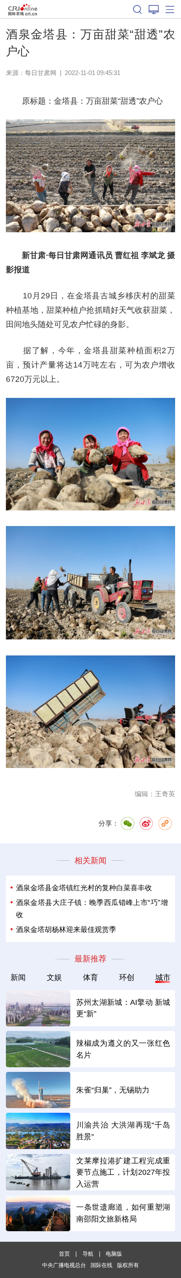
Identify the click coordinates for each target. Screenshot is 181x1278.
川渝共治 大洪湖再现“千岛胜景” (123, 1130)
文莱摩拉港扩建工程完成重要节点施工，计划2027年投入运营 (123, 1172)
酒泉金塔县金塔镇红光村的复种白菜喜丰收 (84, 887)
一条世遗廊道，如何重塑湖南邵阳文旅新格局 (123, 1213)
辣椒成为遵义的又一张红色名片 (123, 1049)
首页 (64, 1254)
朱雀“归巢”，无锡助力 (112, 1089)
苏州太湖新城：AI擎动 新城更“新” (123, 1008)
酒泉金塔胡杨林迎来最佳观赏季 (66, 929)
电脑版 (114, 1254)
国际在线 (23, 9)
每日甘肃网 (40, 73)
